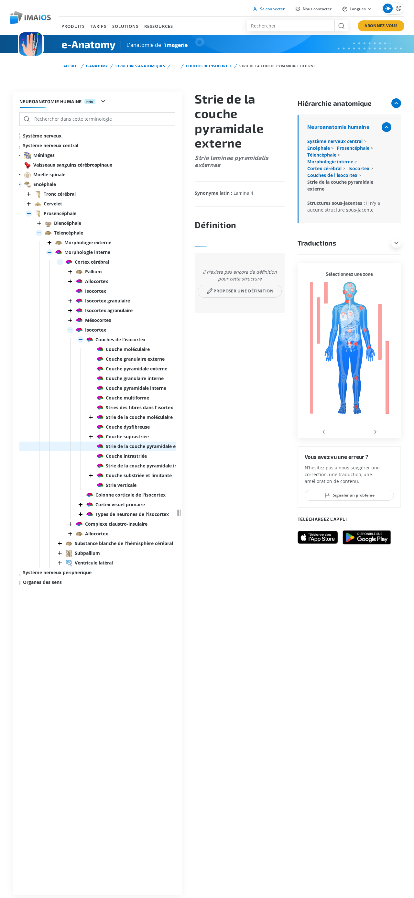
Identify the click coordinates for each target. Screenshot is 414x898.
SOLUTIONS (125, 26)
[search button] (341, 25)
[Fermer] (29, 194)
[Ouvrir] (29, 213)
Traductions (317, 243)
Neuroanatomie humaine (338, 127)
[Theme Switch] (393, 9)
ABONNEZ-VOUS (381, 25)
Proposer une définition (243, 291)
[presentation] (323, 430)
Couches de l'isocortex (209, 65)
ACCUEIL (70, 65)
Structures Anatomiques (140, 65)
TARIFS (98, 26)
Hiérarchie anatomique (335, 103)
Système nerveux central (335, 141)
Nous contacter (317, 9)
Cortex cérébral (325, 168)
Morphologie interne (330, 162)
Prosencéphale (354, 148)
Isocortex (359, 168)
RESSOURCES (158, 26)
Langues (358, 9)
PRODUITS (73, 26)
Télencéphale (322, 155)
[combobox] (290, 25)
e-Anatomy (97, 65)
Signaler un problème (354, 495)
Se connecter (272, 9)
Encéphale (319, 148)
